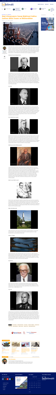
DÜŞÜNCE (4, 347)
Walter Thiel (26, 326)
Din (35, 348)
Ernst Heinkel (14, 324)
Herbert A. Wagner (31, 324)
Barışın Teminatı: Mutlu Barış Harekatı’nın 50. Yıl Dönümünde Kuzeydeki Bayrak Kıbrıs (25, 350)
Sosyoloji (23, 347)
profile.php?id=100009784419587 (4, 53)
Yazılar (19, 0)
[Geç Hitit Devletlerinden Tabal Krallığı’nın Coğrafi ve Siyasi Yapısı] (47, 10)
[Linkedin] (10, 379)
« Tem (30, 391)
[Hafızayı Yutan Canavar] (38, 9)
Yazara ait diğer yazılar (35, 356)
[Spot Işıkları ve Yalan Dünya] (29, 9)
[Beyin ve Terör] (3, 9)
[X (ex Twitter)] (5, 379)
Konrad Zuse (37, 324)
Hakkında (12, 0)
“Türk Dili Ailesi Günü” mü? (5, 350)
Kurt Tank (10, 326)
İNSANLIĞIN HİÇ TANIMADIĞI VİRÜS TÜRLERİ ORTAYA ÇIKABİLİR (16, 9)
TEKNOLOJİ (9, 14)
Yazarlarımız (8, 0)
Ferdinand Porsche (20, 324)
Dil (2, 347)
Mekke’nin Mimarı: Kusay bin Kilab (34, 350)
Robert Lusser (21, 326)
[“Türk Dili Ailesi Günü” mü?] (6, 344)
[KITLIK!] (20, 9)
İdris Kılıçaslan (11, 20)
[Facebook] (3, 379)
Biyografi (33, 348)
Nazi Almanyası (15, 326)
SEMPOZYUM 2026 (41, 4)
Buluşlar (3, 14)
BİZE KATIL (51, 4)
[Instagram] (12, 379)
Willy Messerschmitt (32, 326)
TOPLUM (3, 348)
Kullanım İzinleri (4, 0)
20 (34, 385)
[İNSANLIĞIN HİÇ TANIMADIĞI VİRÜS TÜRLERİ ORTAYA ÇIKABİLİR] (11, 9)
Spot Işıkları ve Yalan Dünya (33, 9)
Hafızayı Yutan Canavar (42, 9)
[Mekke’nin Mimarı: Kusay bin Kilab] (35, 344)
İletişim (16, 0)
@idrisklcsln (4, 51)
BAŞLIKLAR (46, 4)
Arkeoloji (13, 347)
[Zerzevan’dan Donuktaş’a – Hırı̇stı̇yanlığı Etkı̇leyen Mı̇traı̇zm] (16, 344)
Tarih (6, 14)
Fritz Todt (25, 324)
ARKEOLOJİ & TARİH (34, 347)
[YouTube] (7, 379)
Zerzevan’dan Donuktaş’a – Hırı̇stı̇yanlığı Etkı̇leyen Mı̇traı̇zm (15, 350)
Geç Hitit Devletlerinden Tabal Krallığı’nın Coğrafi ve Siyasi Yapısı (51, 10)
